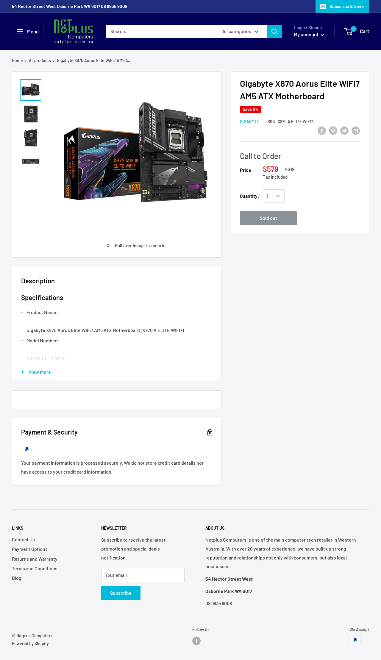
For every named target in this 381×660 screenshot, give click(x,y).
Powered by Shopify (30, 643)
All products (40, 60)
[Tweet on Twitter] (344, 130)
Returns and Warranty (34, 559)
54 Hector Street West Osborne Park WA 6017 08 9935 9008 (69, 6)
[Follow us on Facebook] (196, 641)
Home (17, 60)
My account (306, 34)
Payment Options (30, 549)
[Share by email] (356, 130)
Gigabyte (249, 121)
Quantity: (249, 196)
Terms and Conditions (34, 568)
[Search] (274, 31)
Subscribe (121, 593)
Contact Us (23, 539)
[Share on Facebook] (322, 130)
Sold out (268, 218)
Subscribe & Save (347, 6)
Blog (16, 578)
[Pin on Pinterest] (333, 130)
